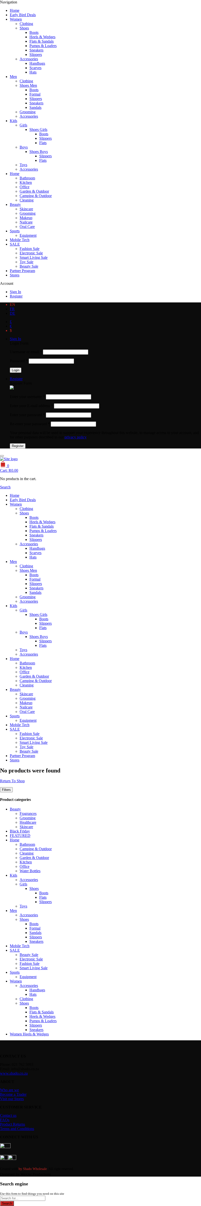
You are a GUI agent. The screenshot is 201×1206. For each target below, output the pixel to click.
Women (16, 19)
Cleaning (27, 200)
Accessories (29, 59)
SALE (15, 244)
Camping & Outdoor (36, 196)
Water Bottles (30, 871)
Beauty (15, 204)
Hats (33, 72)
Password (19, 361)
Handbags (37, 63)
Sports (15, 231)
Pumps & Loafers (43, 46)
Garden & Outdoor (34, 191)
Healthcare (28, 822)
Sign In (15, 292)
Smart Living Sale (34, 257)
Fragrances (28, 813)
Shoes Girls (38, 129)
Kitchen (26, 182)
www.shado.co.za (14, 1073)
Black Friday (20, 831)
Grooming (28, 112)
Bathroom (27, 178)
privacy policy (75, 437)
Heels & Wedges (42, 37)
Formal (34, 94)
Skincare (26, 209)
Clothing (26, 24)
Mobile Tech (19, 240)
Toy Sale (26, 262)
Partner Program (22, 271)
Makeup (26, 218)
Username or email (26, 352)
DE (12, 313)
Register (16, 296)
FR (12, 309)
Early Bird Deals (23, 15)
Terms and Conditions (17, 1129)
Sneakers (36, 50)
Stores (14, 275)
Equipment (28, 235)
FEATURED (20, 835)
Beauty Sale (29, 266)
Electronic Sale (31, 253)
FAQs (4, 1120)
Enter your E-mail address (31, 406)
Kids (13, 121)
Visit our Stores (12, 1099)
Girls (23, 125)
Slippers (35, 54)
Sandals (35, 107)
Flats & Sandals (41, 41)
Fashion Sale (29, 249)
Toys (23, 165)
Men (13, 77)
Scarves (35, 68)
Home (14, 10)
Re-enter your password (30, 424)
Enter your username (27, 397)
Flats (43, 143)
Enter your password (27, 415)
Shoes (24, 28)
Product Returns (12, 1124)
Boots (33, 32)
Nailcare (26, 222)
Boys (24, 147)
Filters (6, 790)
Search (7, 1203)
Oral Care (27, 226)
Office (24, 187)
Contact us (8, 1115)
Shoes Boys (38, 151)
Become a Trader (13, 1094)
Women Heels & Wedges (29, 1034)
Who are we (9, 1090)
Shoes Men (28, 85)
